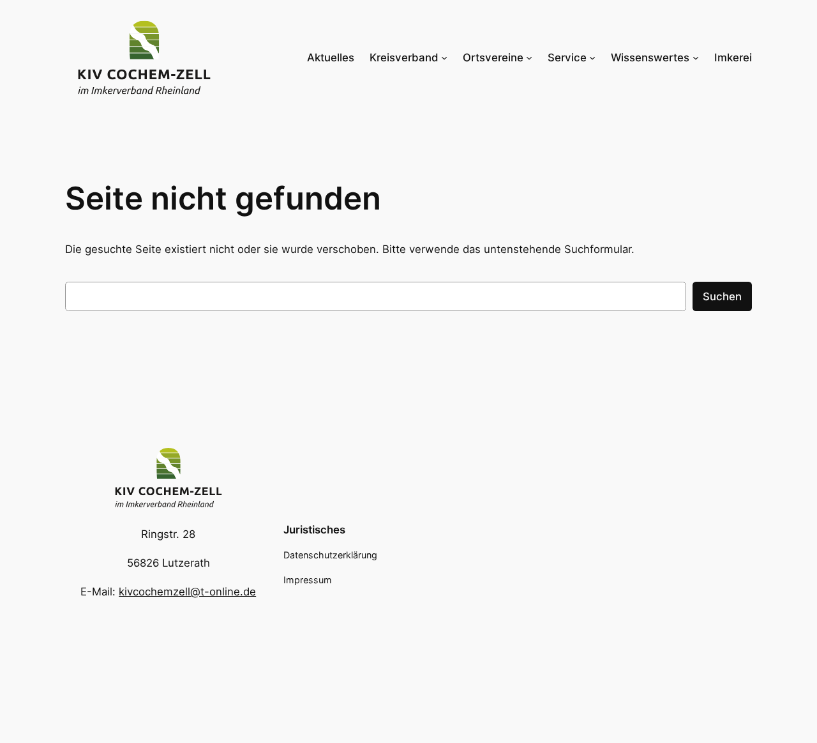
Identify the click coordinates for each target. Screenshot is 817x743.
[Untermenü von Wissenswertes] (696, 57)
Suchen (722, 296)
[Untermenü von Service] (592, 57)
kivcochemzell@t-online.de (187, 591)
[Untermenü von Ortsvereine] (529, 57)
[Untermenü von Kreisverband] (444, 57)
